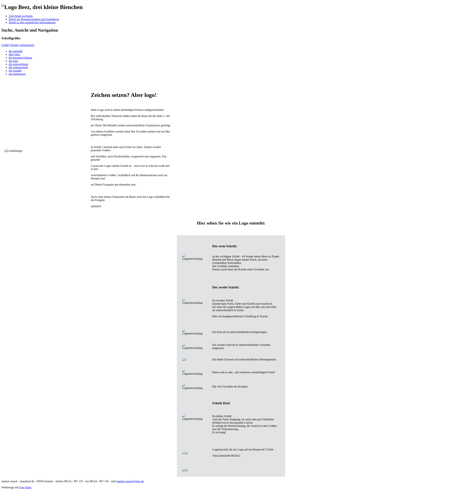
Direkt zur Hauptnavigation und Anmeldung (34, 19)
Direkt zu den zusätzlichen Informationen (32, 22)
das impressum (17, 73)
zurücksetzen (26, 45)
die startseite (16, 51)
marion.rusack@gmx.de (130, 481)
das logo (13, 60)
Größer (5, 45)
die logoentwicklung (20, 57)
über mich (14, 54)
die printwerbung (18, 64)
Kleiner (14, 45)
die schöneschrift (18, 67)
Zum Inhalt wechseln (21, 16)
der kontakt (15, 70)
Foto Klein (25, 487)
